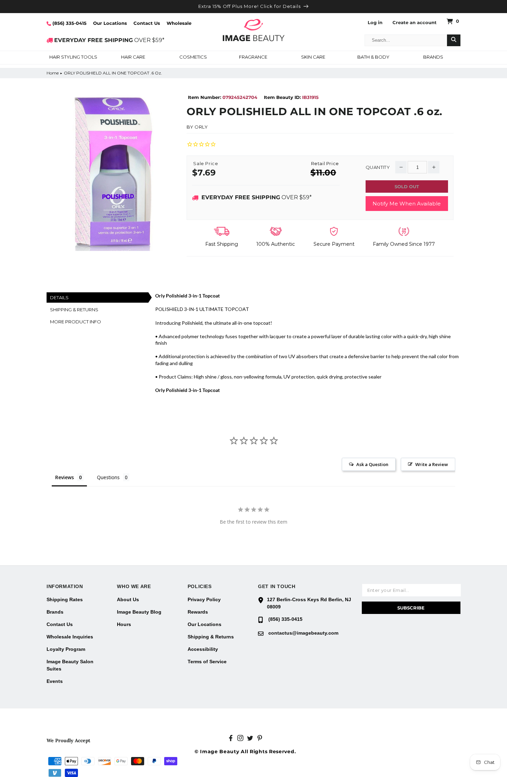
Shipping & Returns (211, 636)
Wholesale (179, 23)
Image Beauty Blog (139, 612)
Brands (55, 612)
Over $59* (256, 197)
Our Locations (110, 23)
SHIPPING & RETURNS (74, 309)
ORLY (201, 127)
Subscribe (411, 607)
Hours (124, 624)
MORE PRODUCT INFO (75, 321)
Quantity (378, 167)
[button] (73, 57)
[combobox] (406, 40)
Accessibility (203, 649)
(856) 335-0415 (69, 23)
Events (55, 681)
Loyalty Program (66, 649)
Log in (375, 22)
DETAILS (59, 297)
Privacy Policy (204, 599)
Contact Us (146, 23)
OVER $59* (109, 40)
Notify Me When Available (406, 203)
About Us (128, 599)
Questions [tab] (108, 477)
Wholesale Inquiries (70, 636)
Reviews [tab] (64, 477)
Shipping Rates (65, 599)
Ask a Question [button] (372, 464)
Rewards (198, 612)
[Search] (453, 40)
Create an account (414, 22)
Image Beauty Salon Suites (70, 665)
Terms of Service (207, 661)
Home (53, 72)
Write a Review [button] (431, 464)
